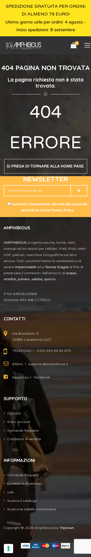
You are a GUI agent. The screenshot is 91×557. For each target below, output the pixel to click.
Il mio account (18, 422)
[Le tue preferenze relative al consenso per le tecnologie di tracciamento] (8, 548)
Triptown (67, 528)
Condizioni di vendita (24, 439)
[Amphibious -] (23, 45)
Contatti (14, 413)
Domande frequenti (23, 431)
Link (10, 492)
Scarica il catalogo (22, 501)
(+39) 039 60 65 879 (54, 351)
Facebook (42, 377)
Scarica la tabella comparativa (31, 509)
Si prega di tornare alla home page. (45, 166)
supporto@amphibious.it (48, 364)
